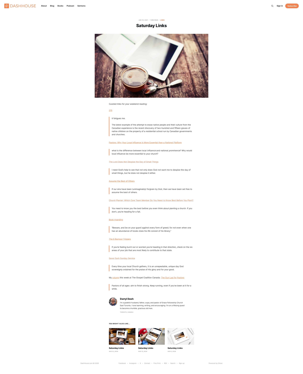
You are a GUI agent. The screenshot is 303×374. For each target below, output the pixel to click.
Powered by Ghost (216, 363)
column (115, 277)
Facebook (122, 363)
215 (110, 110)
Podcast (70, 6)
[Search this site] (272, 6)
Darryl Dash (127, 299)
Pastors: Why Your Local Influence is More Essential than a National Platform (145, 142)
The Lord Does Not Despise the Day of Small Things (133, 162)
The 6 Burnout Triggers (120, 239)
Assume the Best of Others (122, 181)
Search (172, 363)
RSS (165, 363)
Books (60, 6)
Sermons (81, 6)
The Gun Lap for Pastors (172, 277)
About (44, 6)
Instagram (132, 363)
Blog (52, 6)
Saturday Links (116, 348)
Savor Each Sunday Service (122, 258)
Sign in (280, 6)
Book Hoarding (116, 219)
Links (162, 20)
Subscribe (292, 6)
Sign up (181, 363)
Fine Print (157, 363)
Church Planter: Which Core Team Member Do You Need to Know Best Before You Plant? (151, 200)
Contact (147, 363)
